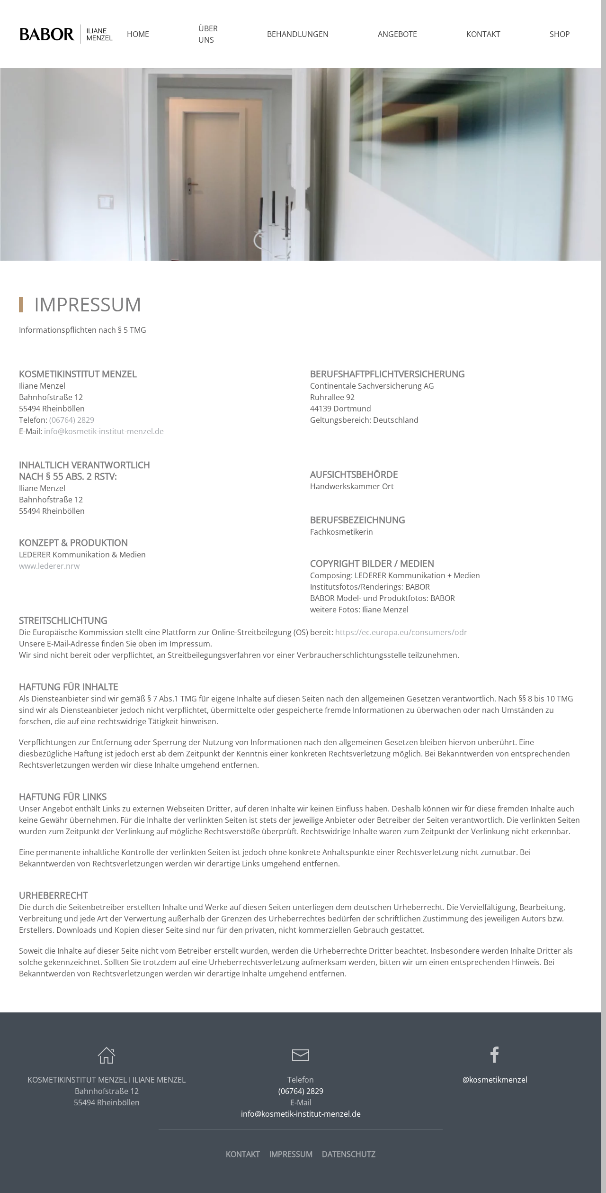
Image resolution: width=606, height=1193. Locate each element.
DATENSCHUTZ (348, 1154)
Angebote (397, 34)
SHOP (560, 34)
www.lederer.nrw (49, 566)
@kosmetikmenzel (495, 1080)
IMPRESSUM (290, 1154)
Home (138, 34)
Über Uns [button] (208, 34)
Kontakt (483, 34)
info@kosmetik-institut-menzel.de (104, 431)
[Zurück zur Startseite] (67, 34)
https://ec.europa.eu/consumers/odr (401, 632)
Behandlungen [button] (298, 34)
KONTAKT (243, 1154)
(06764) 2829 (71, 420)
